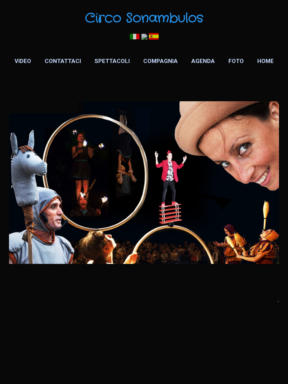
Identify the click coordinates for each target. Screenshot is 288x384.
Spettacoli (112, 61)
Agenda (203, 61)
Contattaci (63, 61)
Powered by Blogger (144, 364)
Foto (236, 61)
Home (265, 61)
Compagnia (160, 61)
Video (23, 61)
